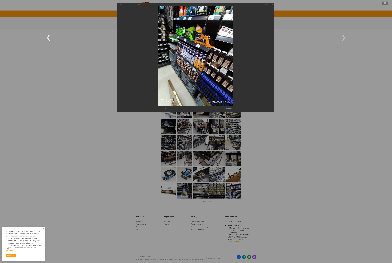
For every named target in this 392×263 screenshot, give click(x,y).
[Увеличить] (270, 5)
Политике (9, 250)
